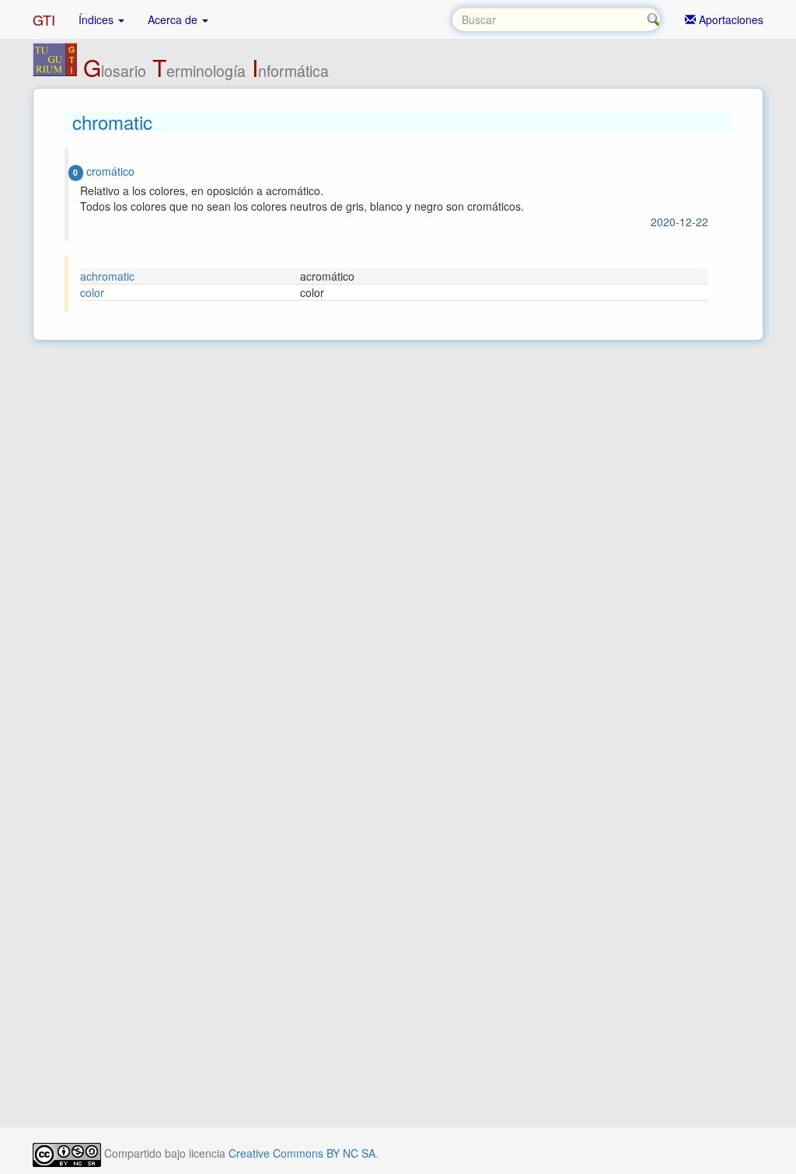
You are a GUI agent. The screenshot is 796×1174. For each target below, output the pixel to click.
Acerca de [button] (174, 19)
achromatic (107, 276)
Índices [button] (98, 19)
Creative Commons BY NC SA (302, 1153)
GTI (44, 19)
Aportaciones (729, 19)
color (92, 292)
